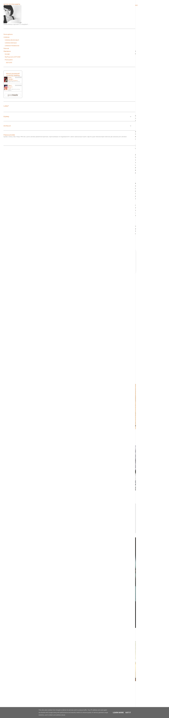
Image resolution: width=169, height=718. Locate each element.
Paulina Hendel (10, 87)
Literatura (6, 37)
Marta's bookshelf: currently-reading (13, 74)
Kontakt (7, 54)
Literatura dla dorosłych (12, 40)
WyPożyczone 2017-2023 (12, 57)
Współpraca (7, 51)
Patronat (6, 48)
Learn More (118, 712)
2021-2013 (9, 62)
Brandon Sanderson (13, 80)
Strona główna (8, 34)
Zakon (10, 85)
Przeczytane (9, 60)
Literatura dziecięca (11, 43)
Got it (128, 712)
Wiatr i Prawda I (10, 78)
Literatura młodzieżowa (12, 45)
